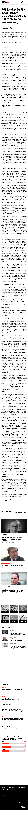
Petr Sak (12, 639)
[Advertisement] (14, 667)
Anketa (4, 733)
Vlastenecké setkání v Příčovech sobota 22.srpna (18, 634)
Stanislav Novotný (14, 631)
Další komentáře (21, 512)
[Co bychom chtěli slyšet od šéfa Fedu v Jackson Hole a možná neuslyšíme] (5, 647)
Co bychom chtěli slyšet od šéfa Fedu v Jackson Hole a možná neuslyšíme (18, 648)
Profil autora (6, 511)
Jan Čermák (13, 645)
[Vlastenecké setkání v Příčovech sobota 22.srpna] (5, 634)
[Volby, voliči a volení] (5, 641)
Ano (3, 741)
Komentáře (5, 627)
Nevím (3, 749)
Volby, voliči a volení (16, 640)
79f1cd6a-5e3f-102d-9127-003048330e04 (13, 13)
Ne (2, 745)
